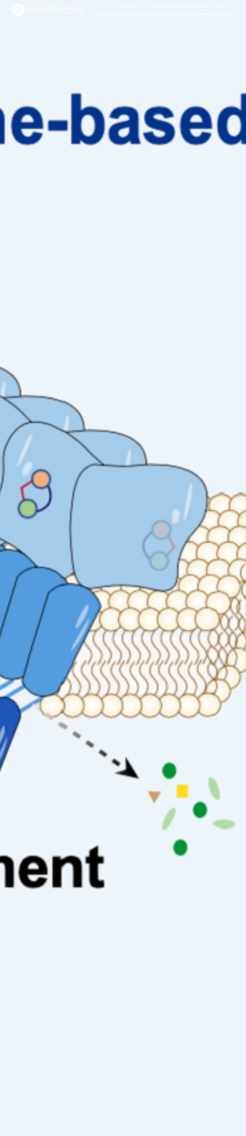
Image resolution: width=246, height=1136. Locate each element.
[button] (214, 1129)
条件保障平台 (160, 7)
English (222, 7)
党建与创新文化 (175, 14)
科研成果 (146, 14)
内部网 (123, 7)
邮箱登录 (135, 7)
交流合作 (158, 14)
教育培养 (191, 14)
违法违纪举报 (189, 7)
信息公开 (229, 14)
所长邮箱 (174, 7)
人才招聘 (216, 14)
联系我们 (204, 7)
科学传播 (204, 14)
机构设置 (121, 14)
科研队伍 (133, 14)
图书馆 (146, 7)
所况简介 (108, 14)
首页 (98, 14)
